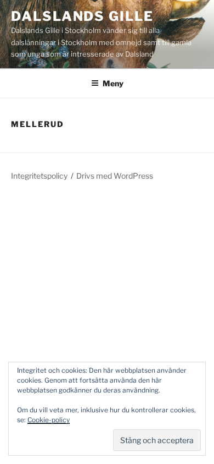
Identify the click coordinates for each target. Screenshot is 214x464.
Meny (113, 83)
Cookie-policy (48, 420)
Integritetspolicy (39, 175)
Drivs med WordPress (114, 175)
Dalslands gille (82, 16)
